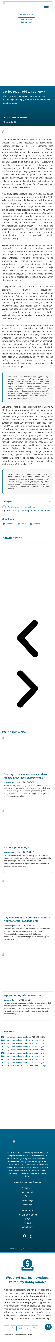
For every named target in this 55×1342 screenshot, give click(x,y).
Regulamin (27, 1211)
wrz (33, 1040)
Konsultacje (27, 1200)
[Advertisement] (27, 55)
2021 (3, 1053)
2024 (3, 1043)
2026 (3, 1037)
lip (27, 1037)
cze (24, 1037)
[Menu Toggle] (46, 6)
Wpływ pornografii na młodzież (22, 995)
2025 (3, 1040)
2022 (3, 1050)
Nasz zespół (27, 1192)
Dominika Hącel (10, 1000)
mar (13, 1037)
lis (39, 1040)
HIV (9, 511)
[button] (8, 523)
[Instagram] (30, 1236)
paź (36, 1040)
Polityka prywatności (27, 1215)
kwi (17, 1037)
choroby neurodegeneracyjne (25, 511)
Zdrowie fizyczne (19, 118)
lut (11, 1037)
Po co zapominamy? (16, 847)
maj (20, 1037)
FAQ (27, 1219)
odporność (45, 511)
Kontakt (27, 1223)
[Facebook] (24, 1236)
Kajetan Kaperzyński (12, 782)
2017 (3, 1066)
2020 (3, 1056)
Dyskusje (27, 1204)
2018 (3, 1062)
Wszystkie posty (30, 507)
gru (42, 1040)
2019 (3, 1059)
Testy (27, 1196)
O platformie (27, 1188)
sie (30, 1037)
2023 (3, 1046)
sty (8, 1037)
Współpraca (27, 1227)
